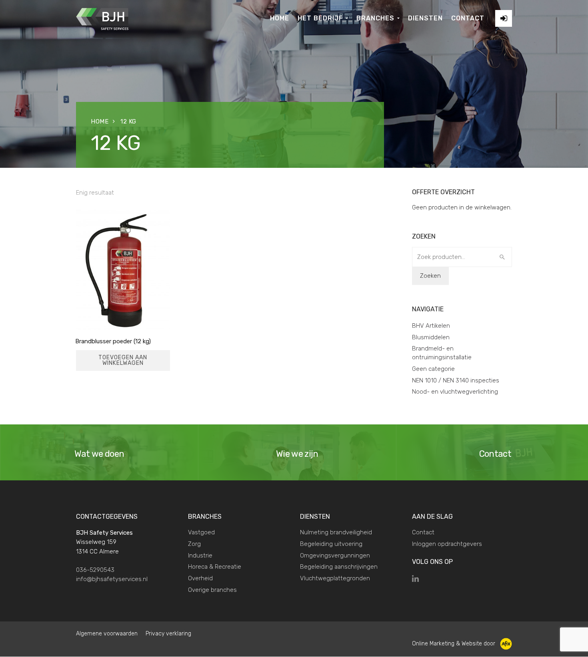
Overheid (200, 578)
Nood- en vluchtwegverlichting (455, 391)
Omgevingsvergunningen (335, 555)
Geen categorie (433, 368)
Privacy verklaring (168, 633)
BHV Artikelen (431, 325)
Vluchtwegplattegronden (335, 578)
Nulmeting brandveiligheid (336, 532)
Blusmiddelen (431, 337)
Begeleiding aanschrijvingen (339, 566)
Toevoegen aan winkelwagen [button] (122, 360)
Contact (423, 532)
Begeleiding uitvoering (331, 544)
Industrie (200, 555)
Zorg (194, 544)
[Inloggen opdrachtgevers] (503, 18)
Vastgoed (201, 532)
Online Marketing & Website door (456, 643)
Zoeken (430, 275)
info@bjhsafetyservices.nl (112, 579)
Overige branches (212, 589)
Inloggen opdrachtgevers (447, 544)
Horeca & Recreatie (214, 566)
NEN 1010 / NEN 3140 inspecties (455, 380)
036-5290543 (95, 569)
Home (99, 121)
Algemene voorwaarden (107, 633)
